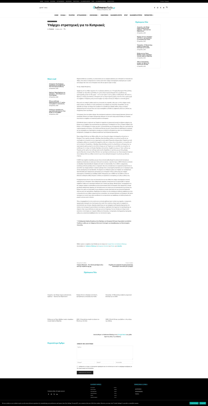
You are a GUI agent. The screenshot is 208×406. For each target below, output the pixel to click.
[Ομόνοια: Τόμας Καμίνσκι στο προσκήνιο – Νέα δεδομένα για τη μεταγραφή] (70, 94)
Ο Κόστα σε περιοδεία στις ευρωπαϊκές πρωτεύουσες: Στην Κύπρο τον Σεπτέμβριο (57, 111)
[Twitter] (150, 7)
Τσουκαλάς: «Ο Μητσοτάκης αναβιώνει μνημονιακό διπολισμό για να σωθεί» (144, 46)
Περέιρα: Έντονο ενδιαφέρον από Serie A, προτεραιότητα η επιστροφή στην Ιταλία (144, 38)
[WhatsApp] (120, 29)
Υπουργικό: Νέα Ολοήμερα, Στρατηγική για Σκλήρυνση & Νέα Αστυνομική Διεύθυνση (57, 85)
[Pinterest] (131, 29)
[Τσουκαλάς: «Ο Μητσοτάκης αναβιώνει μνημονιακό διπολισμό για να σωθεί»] (119, 284)
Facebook (106, 246)
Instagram (100, 246)
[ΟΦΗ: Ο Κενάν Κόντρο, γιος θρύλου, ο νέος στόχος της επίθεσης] (119, 308)
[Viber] (127, 29)
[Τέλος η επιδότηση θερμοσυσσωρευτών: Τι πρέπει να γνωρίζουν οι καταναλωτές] (70, 103)
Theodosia (51, 29)
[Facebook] (144, 7)
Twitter (112, 246)
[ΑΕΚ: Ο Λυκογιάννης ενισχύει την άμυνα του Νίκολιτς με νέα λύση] (90, 308)
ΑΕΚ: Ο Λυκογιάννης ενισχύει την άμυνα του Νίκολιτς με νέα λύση (143, 63)
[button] (167, 7)
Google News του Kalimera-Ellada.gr (116, 244)
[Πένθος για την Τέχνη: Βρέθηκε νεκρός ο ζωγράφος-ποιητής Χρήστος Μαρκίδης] (61, 308)
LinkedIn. (119, 246)
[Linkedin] (152, 7)
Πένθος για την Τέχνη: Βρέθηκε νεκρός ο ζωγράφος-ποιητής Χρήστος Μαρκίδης (144, 55)
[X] (116, 29)
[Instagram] (147, 7)
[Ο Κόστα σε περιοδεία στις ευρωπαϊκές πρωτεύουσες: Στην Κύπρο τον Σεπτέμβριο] (70, 112)
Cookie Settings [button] (194, 403)
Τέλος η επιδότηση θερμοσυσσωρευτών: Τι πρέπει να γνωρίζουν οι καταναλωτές (57, 102)
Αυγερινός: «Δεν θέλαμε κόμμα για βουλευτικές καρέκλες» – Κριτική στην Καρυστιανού (144, 29)
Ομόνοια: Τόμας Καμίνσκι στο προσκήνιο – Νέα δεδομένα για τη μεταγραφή (57, 94)
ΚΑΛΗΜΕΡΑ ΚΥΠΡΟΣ (52, 21)
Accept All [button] (202, 403)
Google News (122, 334)
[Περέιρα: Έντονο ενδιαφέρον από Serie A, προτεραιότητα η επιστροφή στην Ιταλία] (90, 284)
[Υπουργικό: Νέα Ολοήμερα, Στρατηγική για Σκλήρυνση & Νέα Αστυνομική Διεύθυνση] (70, 86)
